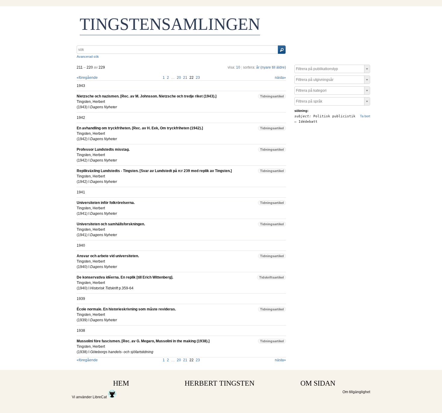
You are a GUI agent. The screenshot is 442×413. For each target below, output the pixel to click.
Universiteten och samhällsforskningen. (111, 224)
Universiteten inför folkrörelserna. (106, 203)
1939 (82, 320)
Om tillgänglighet (356, 392)
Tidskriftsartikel (271, 277)
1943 (82, 107)
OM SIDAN (317, 383)
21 (185, 78)
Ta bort (365, 116)
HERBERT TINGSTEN (219, 383)
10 (238, 67)
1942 (82, 139)
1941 (82, 213)
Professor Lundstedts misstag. (103, 149)
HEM (121, 383)
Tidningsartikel (272, 96)
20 (179, 78)
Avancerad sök (88, 56)
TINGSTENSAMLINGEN (170, 24)
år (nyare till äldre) (271, 67)
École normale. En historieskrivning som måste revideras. (126, 309)
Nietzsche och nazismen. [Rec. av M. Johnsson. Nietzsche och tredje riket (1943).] (146, 96)
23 (198, 78)
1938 (82, 352)
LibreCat (100, 397)
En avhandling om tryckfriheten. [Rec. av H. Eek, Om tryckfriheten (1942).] (140, 128)
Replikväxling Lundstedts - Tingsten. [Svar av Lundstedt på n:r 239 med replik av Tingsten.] (154, 171)
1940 (82, 267)
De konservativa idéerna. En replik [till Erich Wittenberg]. (125, 277)
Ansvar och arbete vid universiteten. (108, 256)
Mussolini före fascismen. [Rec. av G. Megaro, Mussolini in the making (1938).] (143, 341)
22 (191, 78)
